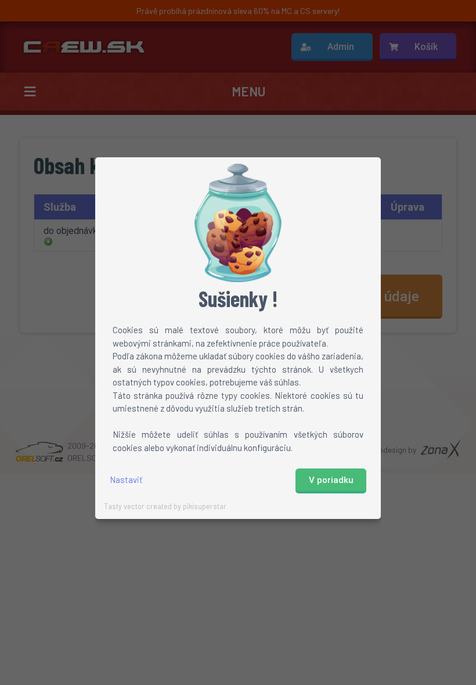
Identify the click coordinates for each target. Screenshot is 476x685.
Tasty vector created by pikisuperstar (165, 506)
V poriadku (331, 480)
